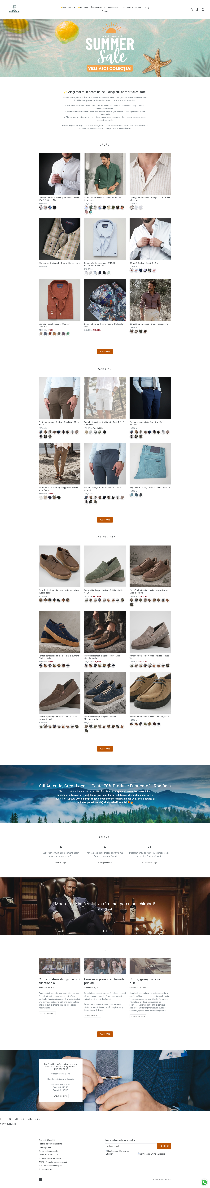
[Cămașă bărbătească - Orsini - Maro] (145, 331)
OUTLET (139, 7)
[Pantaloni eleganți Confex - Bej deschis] (45, 436)
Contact (105, 11)
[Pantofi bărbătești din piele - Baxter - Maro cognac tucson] (168, 600)
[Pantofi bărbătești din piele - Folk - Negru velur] (68, 665)
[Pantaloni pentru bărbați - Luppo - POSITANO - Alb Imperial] (41, 497)
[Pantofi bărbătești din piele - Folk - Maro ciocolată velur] (63, 665)
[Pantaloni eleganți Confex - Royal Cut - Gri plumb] (50, 436)
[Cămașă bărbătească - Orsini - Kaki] (141, 331)
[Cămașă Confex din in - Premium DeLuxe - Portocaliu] (122, 207)
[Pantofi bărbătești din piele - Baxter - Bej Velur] (132, 600)
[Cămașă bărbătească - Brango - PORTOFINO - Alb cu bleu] (136, 207)
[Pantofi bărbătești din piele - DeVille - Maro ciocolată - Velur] (91, 600)
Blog (147, 7)
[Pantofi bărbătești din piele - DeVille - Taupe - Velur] (104, 600)
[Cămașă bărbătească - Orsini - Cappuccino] (132, 331)
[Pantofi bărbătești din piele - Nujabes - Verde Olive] (54, 600)
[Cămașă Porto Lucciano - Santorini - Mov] (63, 334)
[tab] (104, 931)
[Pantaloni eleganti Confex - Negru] (41, 436)
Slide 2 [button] (106, 931)
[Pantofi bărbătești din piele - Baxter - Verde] (132, 604)
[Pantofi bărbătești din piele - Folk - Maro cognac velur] (45, 665)
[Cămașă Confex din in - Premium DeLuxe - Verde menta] (91, 212)
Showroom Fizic (45, 1169)
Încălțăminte (114, 7)
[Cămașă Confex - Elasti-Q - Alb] (132, 270)
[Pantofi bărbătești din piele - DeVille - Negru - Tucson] (118, 600)
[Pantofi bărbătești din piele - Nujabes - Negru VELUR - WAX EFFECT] (59, 600)
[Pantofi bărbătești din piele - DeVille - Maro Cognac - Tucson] (109, 600)
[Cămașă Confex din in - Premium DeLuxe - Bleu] (100, 207)
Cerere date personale (48, 1151)
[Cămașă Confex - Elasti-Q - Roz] (154, 270)
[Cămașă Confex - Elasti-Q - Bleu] (136, 270)
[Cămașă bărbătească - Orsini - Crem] (136, 331)
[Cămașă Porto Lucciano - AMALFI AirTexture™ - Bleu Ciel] (95, 273)
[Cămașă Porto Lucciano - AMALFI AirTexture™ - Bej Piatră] (91, 273)
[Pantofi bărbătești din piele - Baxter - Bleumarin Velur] (136, 600)
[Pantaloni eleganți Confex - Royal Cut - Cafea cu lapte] (45, 432)
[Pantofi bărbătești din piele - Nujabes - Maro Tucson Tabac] (45, 600)
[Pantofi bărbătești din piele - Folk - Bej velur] (59, 665)
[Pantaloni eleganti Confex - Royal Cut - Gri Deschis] (72, 432)
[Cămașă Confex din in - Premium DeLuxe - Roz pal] (86, 212)
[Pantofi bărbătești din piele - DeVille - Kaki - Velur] (86, 600)
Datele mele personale (48, 1155)
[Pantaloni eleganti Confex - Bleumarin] (63, 432)
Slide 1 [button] (104, 931)
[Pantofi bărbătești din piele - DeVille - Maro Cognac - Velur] (113, 600)
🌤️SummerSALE (68, 7)
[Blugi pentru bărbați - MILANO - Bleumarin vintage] (136, 495)
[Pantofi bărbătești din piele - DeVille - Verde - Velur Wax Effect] (122, 600)
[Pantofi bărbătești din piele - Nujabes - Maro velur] (68, 600)
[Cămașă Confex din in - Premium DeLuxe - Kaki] (113, 207)
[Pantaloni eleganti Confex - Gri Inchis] (68, 432)
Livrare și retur (45, 1147)
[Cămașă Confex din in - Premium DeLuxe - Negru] (118, 207)
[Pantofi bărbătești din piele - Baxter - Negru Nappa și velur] (163, 600)
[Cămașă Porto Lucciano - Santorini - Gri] (59, 334)
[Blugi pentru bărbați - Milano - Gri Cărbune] (141, 495)
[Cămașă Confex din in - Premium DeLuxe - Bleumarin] (104, 207)
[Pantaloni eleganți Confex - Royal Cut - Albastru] (59, 432)
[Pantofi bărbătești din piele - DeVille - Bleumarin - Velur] (100, 600)
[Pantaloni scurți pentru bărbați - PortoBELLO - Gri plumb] (95, 432)
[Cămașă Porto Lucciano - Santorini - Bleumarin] (45, 334)
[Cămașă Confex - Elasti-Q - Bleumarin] (141, 270)
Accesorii (128, 7)
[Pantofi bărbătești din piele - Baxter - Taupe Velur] (145, 600)
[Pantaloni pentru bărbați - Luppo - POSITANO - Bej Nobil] (45, 497)
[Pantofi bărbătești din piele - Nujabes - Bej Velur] (41, 600)
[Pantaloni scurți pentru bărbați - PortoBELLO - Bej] (86, 432)
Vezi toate (105, 352)
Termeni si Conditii (47, 1140)
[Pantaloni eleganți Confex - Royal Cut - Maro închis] (54, 432)
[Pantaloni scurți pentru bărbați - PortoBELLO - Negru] (104, 432)
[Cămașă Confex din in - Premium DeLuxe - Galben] (109, 207)
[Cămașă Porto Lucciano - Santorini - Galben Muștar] (54, 334)
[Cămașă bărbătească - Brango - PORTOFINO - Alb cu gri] (141, 207)
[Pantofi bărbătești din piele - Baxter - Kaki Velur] (141, 600)
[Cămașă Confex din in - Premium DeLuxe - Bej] (95, 207)
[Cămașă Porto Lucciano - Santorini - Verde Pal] (68, 334)
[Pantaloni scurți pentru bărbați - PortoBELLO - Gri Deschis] (91, 432)
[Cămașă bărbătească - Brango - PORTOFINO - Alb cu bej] (132, 207)
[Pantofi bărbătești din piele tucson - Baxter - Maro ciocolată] (150, 600)
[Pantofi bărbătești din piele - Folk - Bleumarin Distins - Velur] (41, 665)
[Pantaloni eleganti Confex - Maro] (77, 432)
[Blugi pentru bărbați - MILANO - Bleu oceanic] (132, 495)
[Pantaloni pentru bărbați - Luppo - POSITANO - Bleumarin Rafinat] (50, 497)
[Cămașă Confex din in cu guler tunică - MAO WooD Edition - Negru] (54, 207)
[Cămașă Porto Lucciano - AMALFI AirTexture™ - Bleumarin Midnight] (100, 273)
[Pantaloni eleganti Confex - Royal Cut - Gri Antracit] (41, 432)
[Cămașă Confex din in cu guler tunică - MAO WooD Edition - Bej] (45, 207)
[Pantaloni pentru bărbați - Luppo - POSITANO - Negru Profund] (59, 497)
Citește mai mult (47, 1013)
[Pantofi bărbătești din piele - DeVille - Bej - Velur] (95, 600)
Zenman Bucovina (165, 1180)
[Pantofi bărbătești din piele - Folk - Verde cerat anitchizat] (54, 665)
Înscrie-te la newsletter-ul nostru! (120, 1140)
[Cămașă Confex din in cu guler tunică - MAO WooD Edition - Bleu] (50, 207)
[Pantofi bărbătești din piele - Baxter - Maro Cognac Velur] (154, 600)
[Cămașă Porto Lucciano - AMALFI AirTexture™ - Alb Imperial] (86, 273)
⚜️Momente (83, 7)
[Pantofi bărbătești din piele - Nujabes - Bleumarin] (50, 600)
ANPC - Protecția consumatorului (53, 1162)
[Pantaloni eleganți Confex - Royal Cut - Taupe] (50, 432)
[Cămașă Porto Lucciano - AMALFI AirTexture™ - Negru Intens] (104, 273)
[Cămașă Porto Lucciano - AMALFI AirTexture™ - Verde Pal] (109, 273)
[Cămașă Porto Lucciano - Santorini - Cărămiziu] (50, 334)
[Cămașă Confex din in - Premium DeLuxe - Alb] (86, 207)
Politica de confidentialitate (50, 1144)
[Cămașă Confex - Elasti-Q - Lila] (145, 270)
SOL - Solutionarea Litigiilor (50, 1166)
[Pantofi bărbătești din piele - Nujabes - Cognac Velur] (63, 600)
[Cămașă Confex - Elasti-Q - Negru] (150, 270)
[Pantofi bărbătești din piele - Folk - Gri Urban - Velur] (50, 665)
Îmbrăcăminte (98, 7)
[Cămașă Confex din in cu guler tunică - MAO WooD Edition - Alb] (41, 207)
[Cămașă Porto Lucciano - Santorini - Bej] (41, 334)
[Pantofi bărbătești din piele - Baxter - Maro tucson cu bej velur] (159, 600)
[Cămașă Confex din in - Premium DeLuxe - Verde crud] (91, 207)
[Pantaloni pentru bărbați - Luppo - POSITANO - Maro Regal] (54, 497)
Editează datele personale (50, 1158)
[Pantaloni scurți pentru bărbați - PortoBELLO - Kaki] (100, 432)
